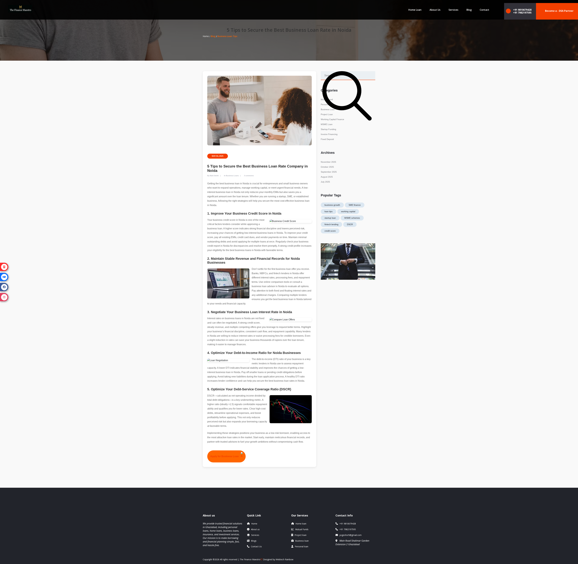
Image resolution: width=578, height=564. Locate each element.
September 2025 (329, 172)
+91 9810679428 (347, 523)
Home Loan (414, 9)
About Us (435, 9)
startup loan (330, 218)
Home (206, 36)
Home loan (300, 523)
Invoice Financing (329, 134)
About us (255, 529)
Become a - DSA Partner (559, 10)
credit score (330, 231)
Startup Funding (328, 129)
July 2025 (325, 182)
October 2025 (327, 167)
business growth (332, 205)
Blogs (253, 540)
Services (453, 9)
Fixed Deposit (327, 139)
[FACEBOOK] (4, 287)
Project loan (300, 535)
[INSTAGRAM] (4, 297)
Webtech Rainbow (284, 559)
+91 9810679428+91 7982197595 (522, 11)
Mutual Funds (301, 529)
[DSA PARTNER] (4, 277)
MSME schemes (352, 218)
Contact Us (256, 546)
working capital (348, 211)
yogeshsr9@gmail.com (350, 535)
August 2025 (327, 177)
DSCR (350, 224)
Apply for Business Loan (224, 456)
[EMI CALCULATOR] (4, 267)
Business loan (302, 540)
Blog (469, 9)
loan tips (329, 211)
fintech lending (331, 224)
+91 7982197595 (347, 529)
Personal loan (301, 546)
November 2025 (328, 162)
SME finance (355, 205)
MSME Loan (327, 124)
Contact (484, 9)
